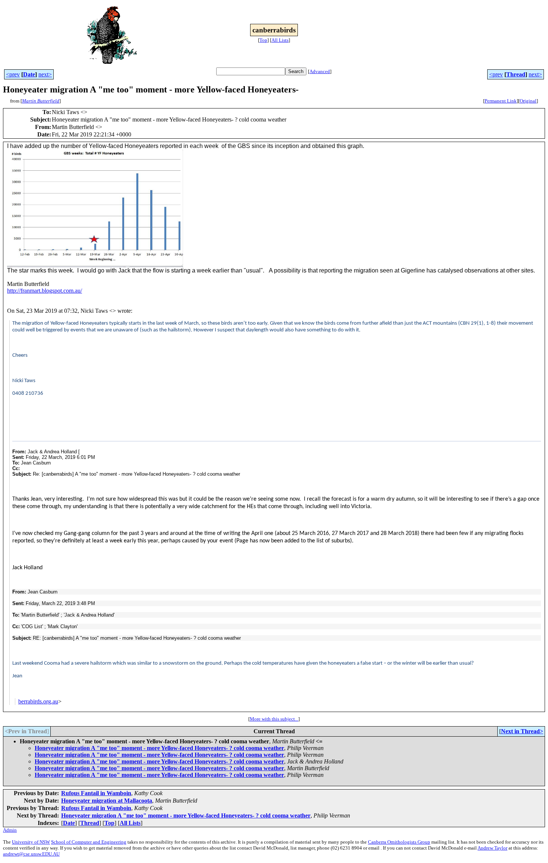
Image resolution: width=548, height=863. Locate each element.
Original (528, 101)
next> (45, 74)
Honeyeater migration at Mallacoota (106, 800)
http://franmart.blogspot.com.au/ (44, 290)
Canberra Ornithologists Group (399, 842)
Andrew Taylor (492, 848)
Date (29, 74)
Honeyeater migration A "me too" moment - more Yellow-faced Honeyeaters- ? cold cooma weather (159, 748)
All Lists (280, 40)
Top (263, 40)
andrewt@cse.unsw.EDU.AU (31, 854)
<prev (13, 74)
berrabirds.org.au (38, 701)
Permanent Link (501, 101)
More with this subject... (274, 719)
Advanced (319, 71)
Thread (515, 74)
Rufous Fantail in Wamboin (96, 793)
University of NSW (31, 842)
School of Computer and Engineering (88, 842)
